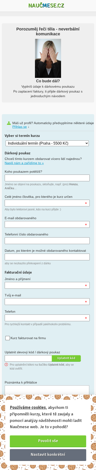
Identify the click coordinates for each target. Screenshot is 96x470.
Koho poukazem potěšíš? (23, 171)
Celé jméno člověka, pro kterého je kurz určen (38, 197)
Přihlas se (19, 127)
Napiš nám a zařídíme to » (24, 163)
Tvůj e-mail (13, 295)
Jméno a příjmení (18, 279)
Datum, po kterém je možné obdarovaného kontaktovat (45, 250)
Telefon (10, 311)
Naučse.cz (46, 5)
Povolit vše (48, 440)
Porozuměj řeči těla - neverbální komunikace (47, 31)
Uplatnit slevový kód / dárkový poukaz (32, 352)
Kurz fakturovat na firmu (28, 338)
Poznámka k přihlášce (21, 382)
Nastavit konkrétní (48, 454)
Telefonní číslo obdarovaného (26, 234)
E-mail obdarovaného (20, 218)
